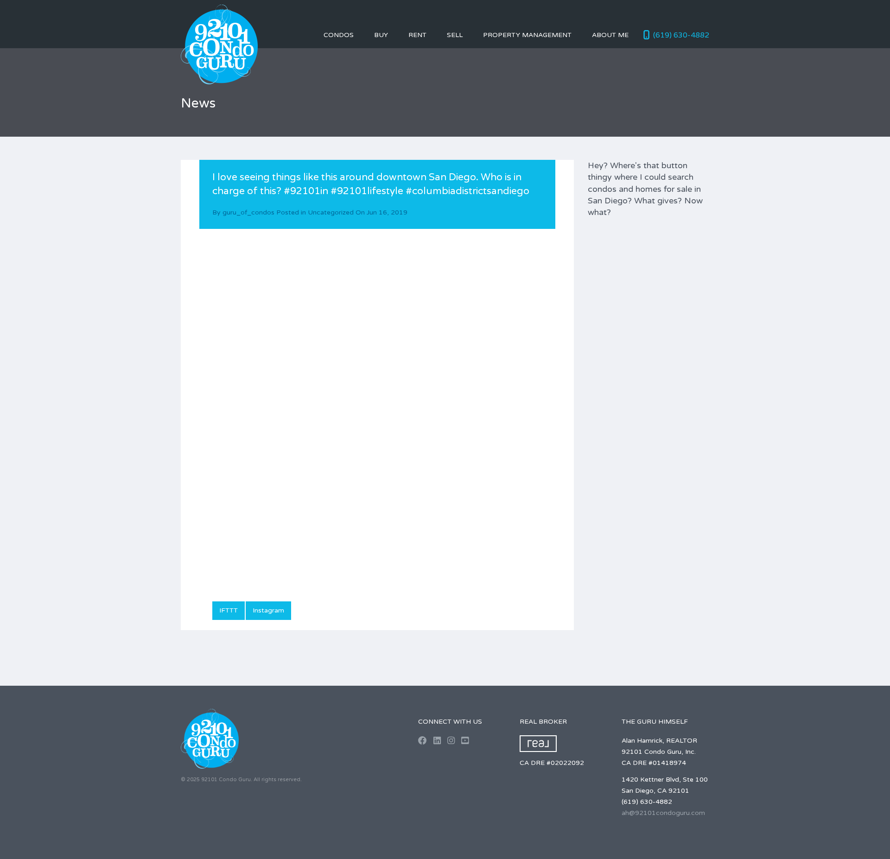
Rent (417, 35)
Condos (339, 35)
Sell (455, 35)
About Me (610, 35)
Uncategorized (331, 212)
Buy (381, 35)
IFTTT (228, 610)
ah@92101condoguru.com (663, 813)
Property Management (527, 35)
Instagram (268, 610)
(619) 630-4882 (681, 35)
